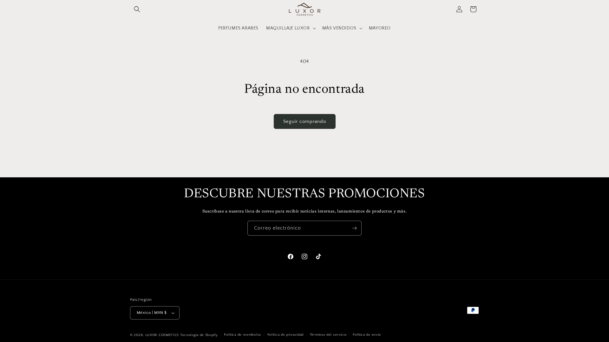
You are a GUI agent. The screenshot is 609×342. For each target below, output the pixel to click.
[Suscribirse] (354, 228)
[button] (137, 9)
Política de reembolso (242, 335)
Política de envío (367, 335)
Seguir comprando (304, 121)
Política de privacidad (285, 335)
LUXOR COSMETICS (162, 335)
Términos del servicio (328, 335)
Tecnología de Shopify (199, 335)
